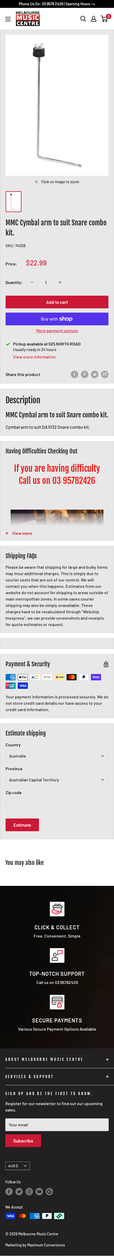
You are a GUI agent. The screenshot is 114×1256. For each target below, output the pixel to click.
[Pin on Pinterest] (84, 374)
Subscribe (23, 1140)
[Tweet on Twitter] (94, 374)
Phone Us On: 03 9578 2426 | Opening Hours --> (57, 4)
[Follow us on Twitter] (19, 1191)
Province (14, 768)
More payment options (57, 330)
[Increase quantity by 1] (59, 282)
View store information (34, 356)
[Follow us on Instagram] (29, 1191)
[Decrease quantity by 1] (31, 282)
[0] (104, 19)
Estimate (22, 825)
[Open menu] (8, 19)
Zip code (14, 792)
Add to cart (57, 302)
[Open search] (83, 19)
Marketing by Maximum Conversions (35, 1245)
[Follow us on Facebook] (9, 1191)
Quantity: (14, 282)
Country (13, 744)
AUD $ (13, 1165)
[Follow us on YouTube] (39, 1191)
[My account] (93, 19)
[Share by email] (104, 374)
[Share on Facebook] (74, 374)
